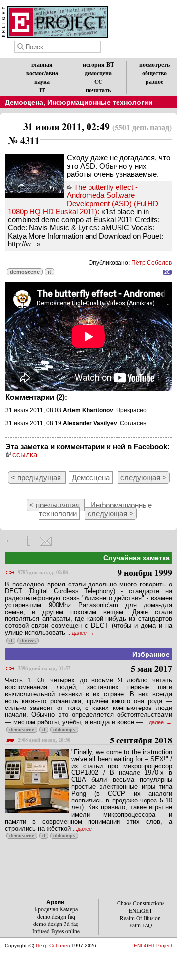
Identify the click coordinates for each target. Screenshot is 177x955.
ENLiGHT (140, 910)
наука (42, 81)
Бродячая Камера (56, 909)
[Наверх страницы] (28, 541)
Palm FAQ (140, 925)
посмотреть (154, 65)
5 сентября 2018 (95, 741)
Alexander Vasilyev (90, 423)
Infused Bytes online (56, 931)
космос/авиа (42, 73)
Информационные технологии (100, 102)
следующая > (143, 477)
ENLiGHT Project (153, 945)
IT (42, 90)
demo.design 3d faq (56, 923)
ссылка (24, 454)
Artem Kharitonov (88, 410)
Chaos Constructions (140, 903)
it (49, 272)
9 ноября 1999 (95, 573)
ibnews (28, 640)
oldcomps (64, 729)
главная (42, 65)
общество (154, 73)
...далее (77, 633)
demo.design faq (56, 916)
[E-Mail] (45, 541)
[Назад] (11, 541)
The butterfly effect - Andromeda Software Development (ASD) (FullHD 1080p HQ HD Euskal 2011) (83, 199)
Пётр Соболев (151, 262)
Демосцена (24, 102)
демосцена (98, 73)
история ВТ (98, 65)
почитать (98, 90)
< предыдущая (37, 477)
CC (98, 81)
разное (154, 81)
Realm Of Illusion (140, 918)
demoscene (25, 272)
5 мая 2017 (95, 669)
